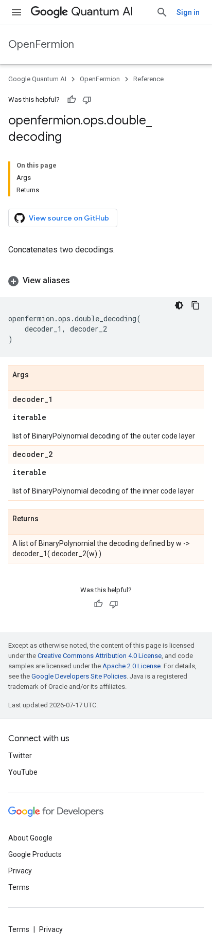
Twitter (20, 756)
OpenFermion (41, 44)
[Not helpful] (87, 99)
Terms (18, 887)
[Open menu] (16, 12)
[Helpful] (71, 99)
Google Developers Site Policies (79, 676)
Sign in (188, 12)
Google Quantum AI (37, 79)
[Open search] (162, 12)
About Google (30, 838)
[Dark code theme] (179, 305)
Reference (148, 79)
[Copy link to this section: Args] (39, 375)
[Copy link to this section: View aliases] (80, 281)
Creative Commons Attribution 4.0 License (100, 656)
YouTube (23, 772)
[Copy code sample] (195, 305)
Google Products (35, 854)
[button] (106, 281)
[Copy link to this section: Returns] (49, 519)
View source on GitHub (69, 218)
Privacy (20, 871)
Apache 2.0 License (131, 666)
